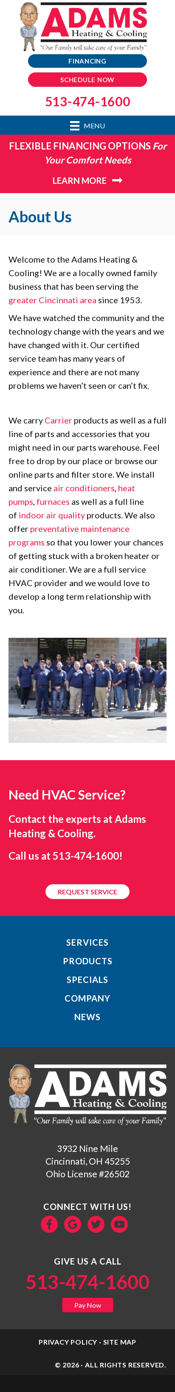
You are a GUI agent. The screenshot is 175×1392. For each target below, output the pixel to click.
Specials (87, 979)
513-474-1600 (86, 856)
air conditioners (84, 488)
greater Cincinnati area (52, 300)
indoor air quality (52, 515)
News (87, 1017)
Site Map (119, 1342)
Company (87, 998)
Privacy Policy (68, 1342)
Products (88, 961)
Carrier (58, 420)
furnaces (53, 501)
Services (87, 942)
